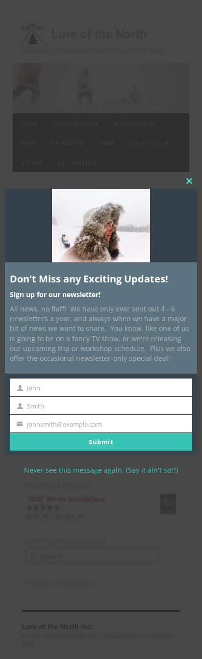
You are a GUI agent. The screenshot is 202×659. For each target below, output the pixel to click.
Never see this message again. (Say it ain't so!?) (101, 470)
